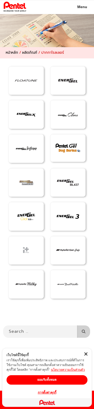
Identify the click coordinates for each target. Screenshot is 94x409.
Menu (82, 7)
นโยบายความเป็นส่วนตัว (68, 370)
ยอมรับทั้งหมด (47, 379)
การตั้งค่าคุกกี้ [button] (47, 392)
